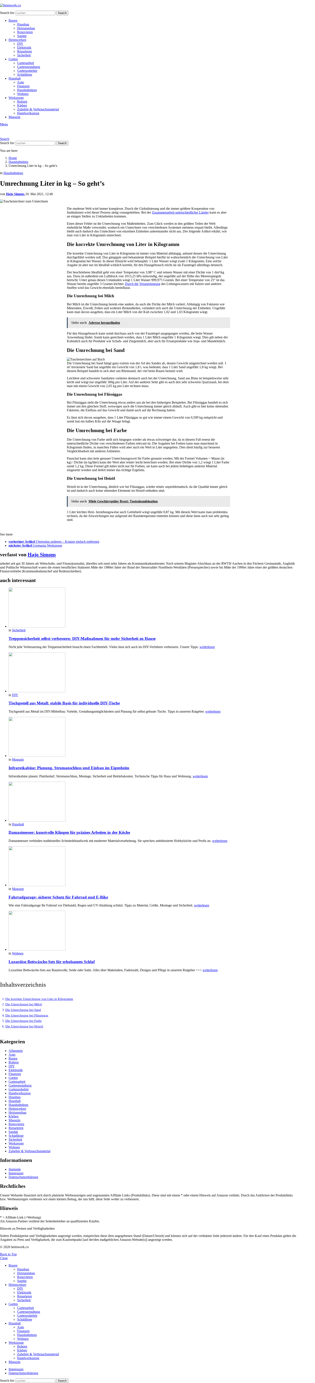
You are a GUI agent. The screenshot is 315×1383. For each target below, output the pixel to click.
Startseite (15, 1169)
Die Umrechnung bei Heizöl (24, 1026)
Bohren (22, 101)
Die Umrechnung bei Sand (23, 1010)
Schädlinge (24, 74)
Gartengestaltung (28, 67)
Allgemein (16, 1051)
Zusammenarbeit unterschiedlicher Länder (180, 212)
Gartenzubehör (27, 70)
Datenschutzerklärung (23, 1177)
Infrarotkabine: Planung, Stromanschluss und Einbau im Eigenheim (69, 768)
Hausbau (23, 24)
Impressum (16, 1173)
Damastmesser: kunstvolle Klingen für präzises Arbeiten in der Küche (69, 832)
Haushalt (15, 78)
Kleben (22, 105)
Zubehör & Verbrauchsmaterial (38, 109)
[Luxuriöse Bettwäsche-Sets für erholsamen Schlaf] (152, 931)
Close (4, 1258)
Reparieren (24, 51)
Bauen (13, 20)
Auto (20, 82)
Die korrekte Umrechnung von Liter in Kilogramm (39, 999)
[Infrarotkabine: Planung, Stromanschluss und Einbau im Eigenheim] (152, 737)
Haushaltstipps (27, 90)
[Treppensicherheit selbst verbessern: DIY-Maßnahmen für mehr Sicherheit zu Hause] (152, 608)
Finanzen (23, 86)
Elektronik (24, 47)
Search (62, 13)
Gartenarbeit (25, 63)
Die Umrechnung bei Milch (23, 1004)
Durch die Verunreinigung (142, 284)
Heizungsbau (26, 28)
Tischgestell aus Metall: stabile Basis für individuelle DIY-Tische (64, 703)
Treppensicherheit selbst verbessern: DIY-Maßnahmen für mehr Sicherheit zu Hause (82, 638)
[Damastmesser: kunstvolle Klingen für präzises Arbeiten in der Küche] (152, 802)
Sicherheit (24, 55)
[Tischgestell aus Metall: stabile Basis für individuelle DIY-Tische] (152, 672)
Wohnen (22, 94)
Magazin (14, 117)
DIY (20, 43)
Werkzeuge (16, 98)
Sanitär (22, 36)
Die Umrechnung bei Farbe (23, 1021)
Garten (13, 59)
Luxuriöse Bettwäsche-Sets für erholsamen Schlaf (52, 961)
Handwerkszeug (28, 113)
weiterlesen (207, 647)
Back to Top (8, 1254)
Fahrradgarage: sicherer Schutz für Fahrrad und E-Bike (58, 897)
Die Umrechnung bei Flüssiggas (26, 1015)
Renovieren (25, 32)
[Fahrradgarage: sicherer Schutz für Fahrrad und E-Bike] (152, 866)
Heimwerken (17, 40)
